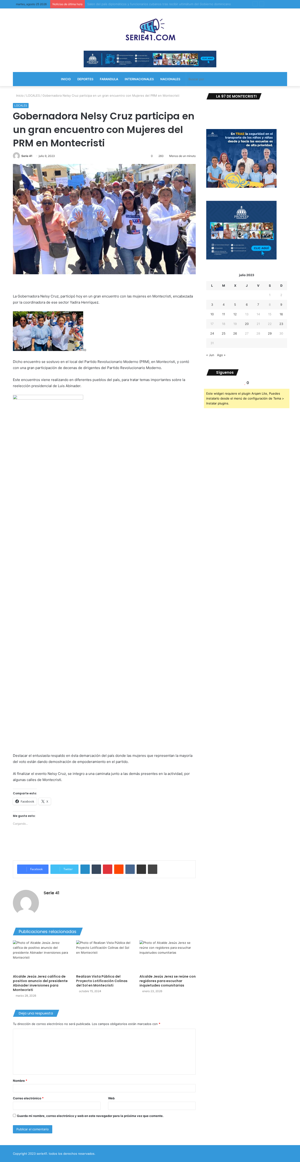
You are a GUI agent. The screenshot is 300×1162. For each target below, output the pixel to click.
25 (223, 333)
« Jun (210, 355)
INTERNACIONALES (139, 79)
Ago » (221, 355)
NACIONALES (170, 79)
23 (281, 324)
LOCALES (33, 95)
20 (247, 324)
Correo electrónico (28, 1098)
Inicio (19, 95)
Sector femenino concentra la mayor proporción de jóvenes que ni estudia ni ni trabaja (150, 4)
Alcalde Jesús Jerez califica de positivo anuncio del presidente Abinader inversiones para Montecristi (40, 983)
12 (235, 314)
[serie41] (150, 29)
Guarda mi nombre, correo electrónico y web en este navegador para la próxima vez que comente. (90, 1116)
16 (281, 314)
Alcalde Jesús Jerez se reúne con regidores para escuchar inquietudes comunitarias (167, 981)
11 (223, 314)
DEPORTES (85, 79)
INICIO (66, 79)
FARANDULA (109, 79)
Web (111, 1098)
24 (212, 333)
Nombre (20, 1080)
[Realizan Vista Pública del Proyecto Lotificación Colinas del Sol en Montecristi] (104, 956)
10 (212, 314)
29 (270, 333)
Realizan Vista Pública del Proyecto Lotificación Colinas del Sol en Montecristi (102, 981)
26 (235, 333)
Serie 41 (26, 156)
